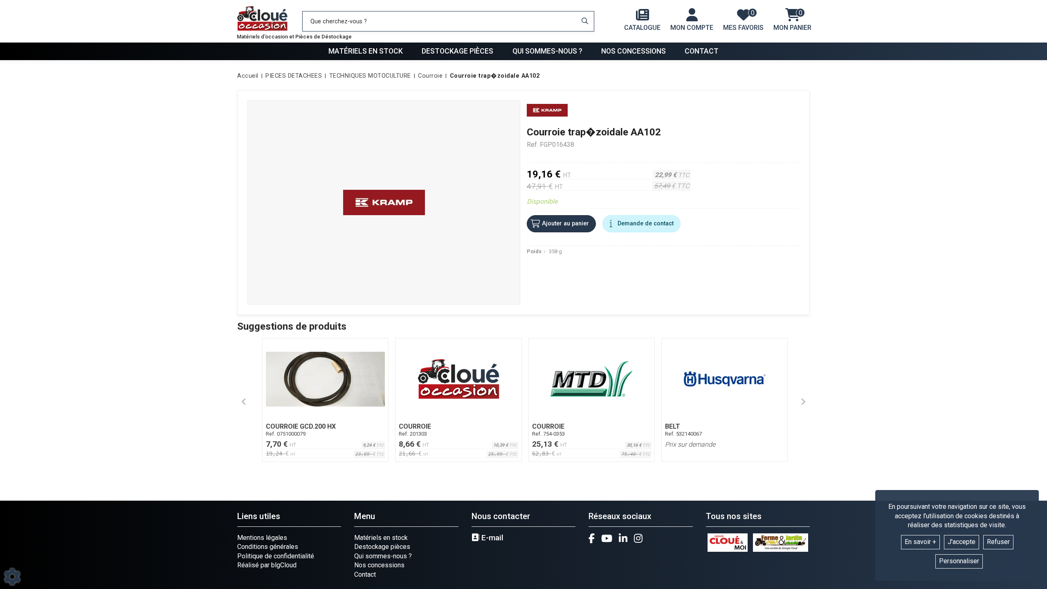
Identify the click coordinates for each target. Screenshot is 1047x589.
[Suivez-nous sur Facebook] (592, 538)
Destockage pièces (457, 51)
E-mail (491, 537)
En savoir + (920, 542)
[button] (493, 76)
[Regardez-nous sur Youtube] (606, 538)
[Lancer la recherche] (584, 21)
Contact (702, 51)
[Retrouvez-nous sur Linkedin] (623, 538)
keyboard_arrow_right (803, 401)
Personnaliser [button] (959, 561)
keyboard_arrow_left (243, 401)
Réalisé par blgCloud (267, 565)
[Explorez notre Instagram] (638, 538)
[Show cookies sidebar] (12, 577)
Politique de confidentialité (275, 556)
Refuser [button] (998, 542)
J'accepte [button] (961, 542)
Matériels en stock (365, 51)
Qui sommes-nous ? (547, 51)
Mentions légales (262, 538)
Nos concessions (633, 51)
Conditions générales (267, 547)
